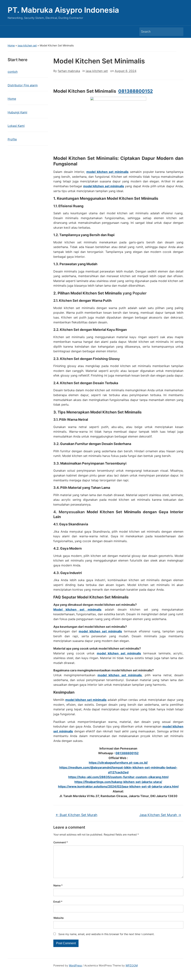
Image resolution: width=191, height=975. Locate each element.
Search (178, 31)
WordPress (75, 965)
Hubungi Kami (17, 112)
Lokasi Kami (16, 126)
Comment (60, 842)
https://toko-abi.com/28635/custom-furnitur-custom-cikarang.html (118, 777)
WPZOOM (132, 965)
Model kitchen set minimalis (77, 609)
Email (57, 901)
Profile (12, 139)
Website (58, 917)
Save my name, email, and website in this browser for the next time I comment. (106, 934)
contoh (13, 71)
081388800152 (135, 91)
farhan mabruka (69, 71)
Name (58, 885)
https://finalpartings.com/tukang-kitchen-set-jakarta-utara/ (118, 782)
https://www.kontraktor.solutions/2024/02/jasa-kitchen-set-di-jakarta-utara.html (118, 786)
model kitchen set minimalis (100, 631)
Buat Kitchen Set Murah (76, 815)
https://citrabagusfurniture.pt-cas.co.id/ (118, 762)
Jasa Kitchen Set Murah (160, 815)
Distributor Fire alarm (23, 85)
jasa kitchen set (27, 45)
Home (11, 45)
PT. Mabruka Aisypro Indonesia (63, 10)
